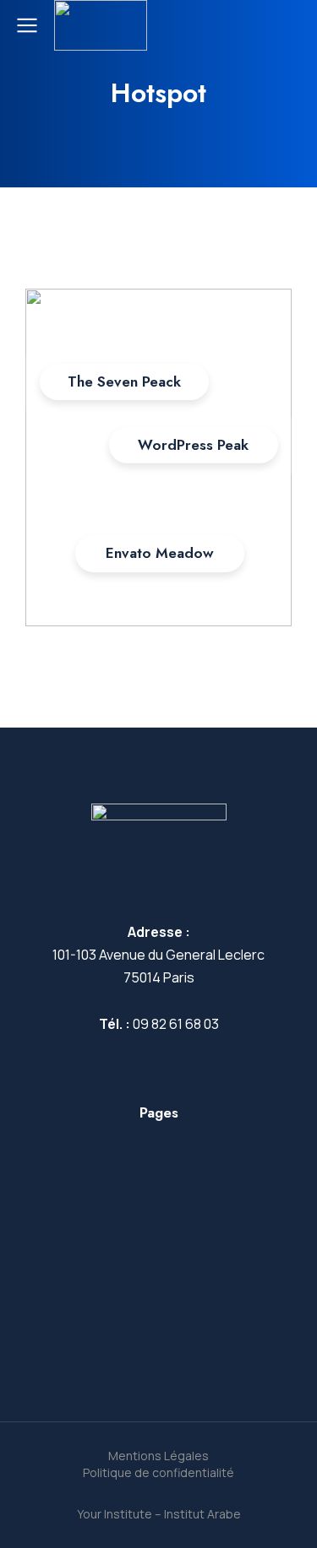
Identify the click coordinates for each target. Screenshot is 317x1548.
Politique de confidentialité (158, 1472)
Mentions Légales (158, 1456)
